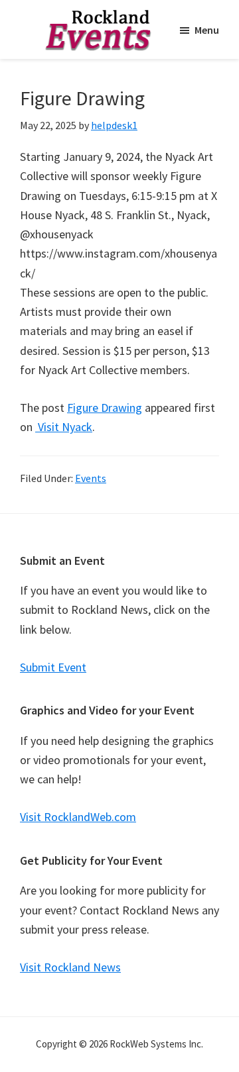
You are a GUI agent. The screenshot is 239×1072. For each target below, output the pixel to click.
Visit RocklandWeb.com (78, 816)
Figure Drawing (104, 407)
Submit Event (53, 667)
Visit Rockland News (70, 967)
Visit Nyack (63, 426)
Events (90, 478)
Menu (207, 29)
